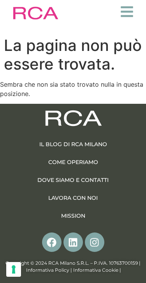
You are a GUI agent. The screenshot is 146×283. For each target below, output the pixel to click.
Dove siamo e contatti (73, 179)
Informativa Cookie (95, 270)
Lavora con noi (73, 197)
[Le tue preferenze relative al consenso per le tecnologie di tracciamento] (13, 269)
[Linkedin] (73, 242)
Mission (73, 215)
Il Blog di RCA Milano (73, 144)
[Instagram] (94, 242)
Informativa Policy (47, 270)
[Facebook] (52, 242)
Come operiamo (73, 162)
